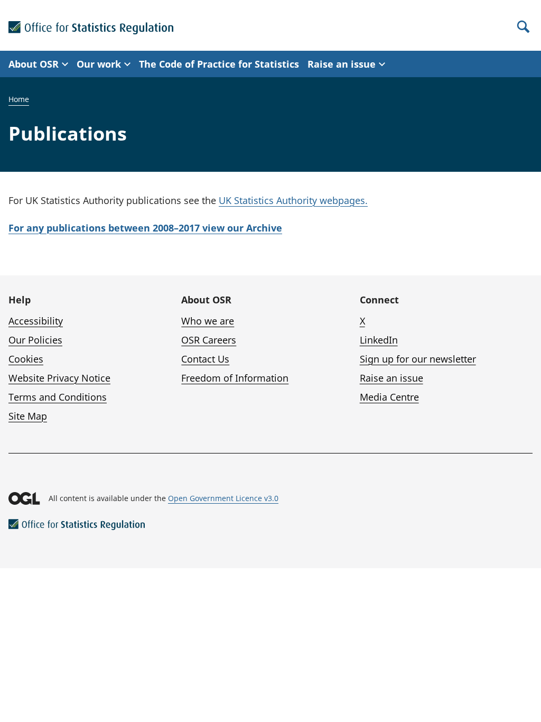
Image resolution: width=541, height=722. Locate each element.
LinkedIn (379, 340)
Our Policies (35, 340)
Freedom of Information (234, 378)
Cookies (25, 359)
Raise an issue (391, 378)
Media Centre (389, 397)
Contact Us (205, 359)
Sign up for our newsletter (418, 359)
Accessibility (35, 320)
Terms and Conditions (57, 397)
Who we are (207, 320)
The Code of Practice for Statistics (219, 64)
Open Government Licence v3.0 (223, 498)
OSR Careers (208, 340)
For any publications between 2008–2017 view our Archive (145, 227)
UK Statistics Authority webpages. (293, 200)
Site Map (27, 416)
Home (18, 99)
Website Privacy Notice (59, 378)
